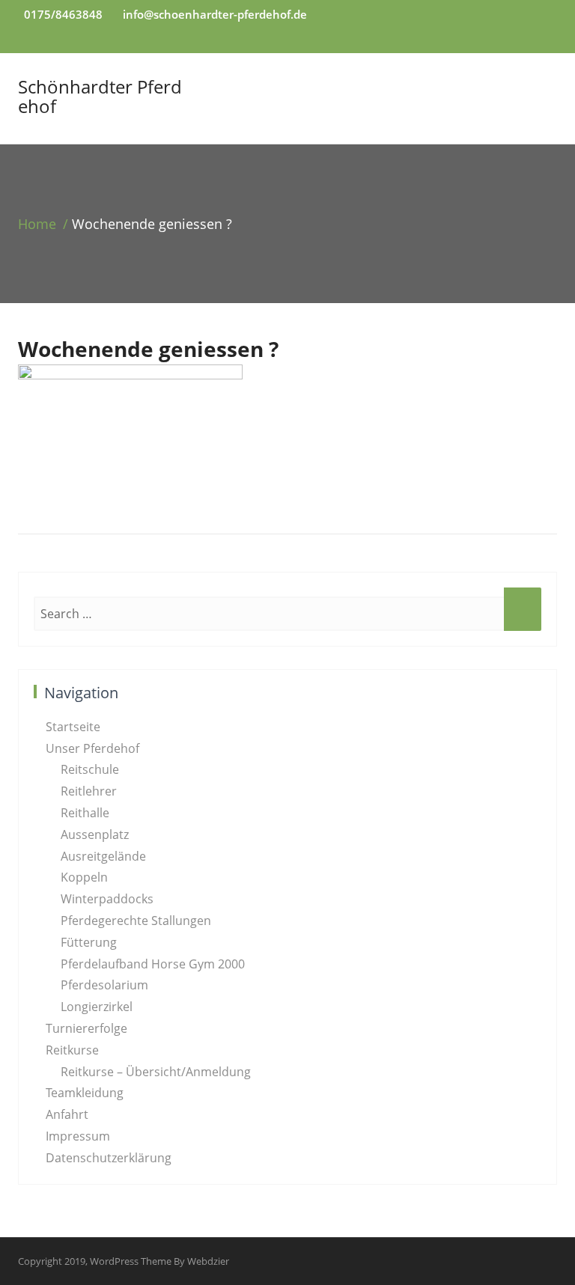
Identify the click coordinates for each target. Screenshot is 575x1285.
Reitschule (90, 769)
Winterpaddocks (107, 899)
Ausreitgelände (103, 856)
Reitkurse (72, 1050)
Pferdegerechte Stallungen (136, 920)
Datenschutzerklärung (108, 1158)
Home (37, 224)
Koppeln (84, 877)
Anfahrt (67, 1114)
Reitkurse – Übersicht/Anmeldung (156, 1071)
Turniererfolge (86, 1028)
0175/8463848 (63, 14)
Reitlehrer (89, 791)
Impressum (78, 1136)
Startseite (73, 726)
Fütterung (89, 942)
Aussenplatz (95, 834)
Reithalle (85, 813)
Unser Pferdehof (92, 748)
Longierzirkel (97, 1006)
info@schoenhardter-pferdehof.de (215, 14)
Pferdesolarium (104, 985)
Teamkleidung (85, 1092)
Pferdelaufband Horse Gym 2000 (153, 964)
